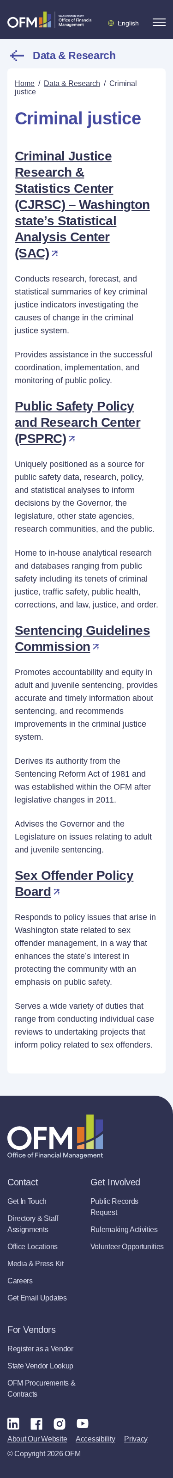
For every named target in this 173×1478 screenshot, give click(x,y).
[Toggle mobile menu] (159, 22)
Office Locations (32, 1247)
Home (25, 83)
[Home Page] (55, 1136)
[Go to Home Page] (49, 19)
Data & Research (74, 55)
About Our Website (37, 1439)
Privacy (136, 1439)
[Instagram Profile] (60, 1423)
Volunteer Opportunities (127, 1247)
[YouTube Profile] (83, 1423)
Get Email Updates (37, 1298)
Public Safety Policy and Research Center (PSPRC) (77, 422)
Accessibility (95, 1439)
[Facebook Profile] (36, 1423)
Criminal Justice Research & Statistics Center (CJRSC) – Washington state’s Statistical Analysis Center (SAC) (82, 204)
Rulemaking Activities (124, 1229)
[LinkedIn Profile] (13, 1423)
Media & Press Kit (35, 1264)
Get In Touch (27, 1201)
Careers (20, 1281)
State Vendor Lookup (40, 1366)
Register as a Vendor (40, 1349)
